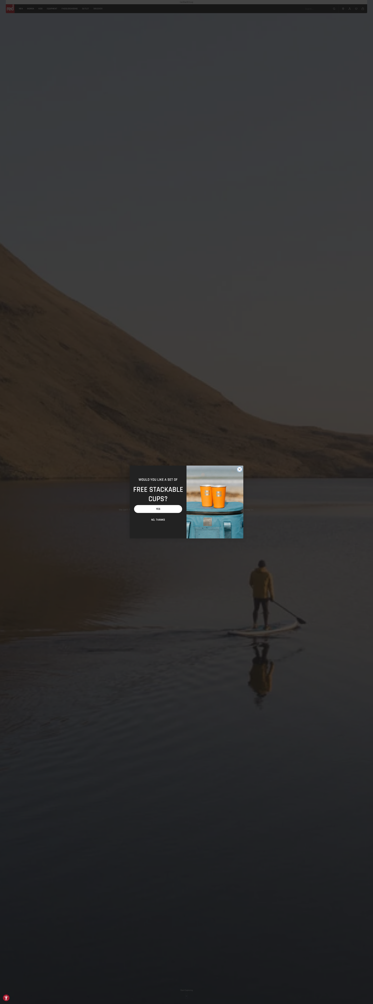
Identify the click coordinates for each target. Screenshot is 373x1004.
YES (158, 509)
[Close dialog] (239, 469)
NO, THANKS (158, 520)
